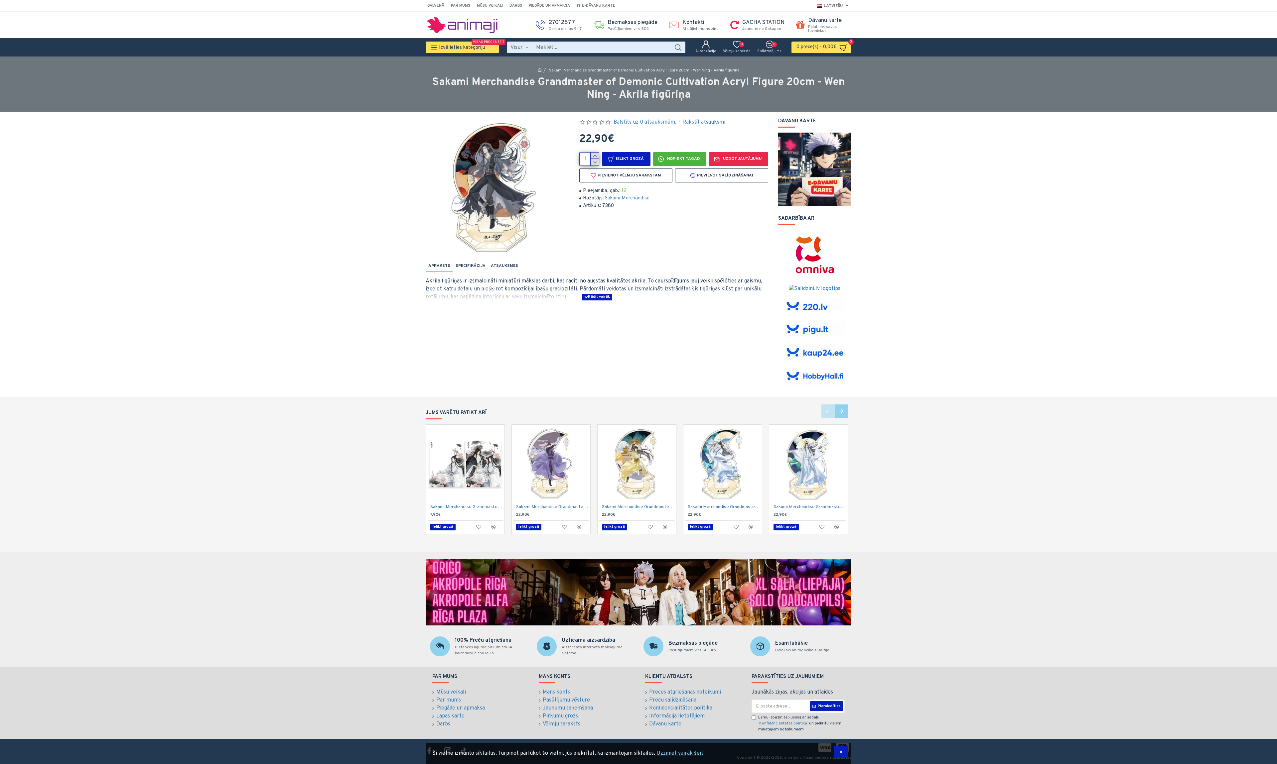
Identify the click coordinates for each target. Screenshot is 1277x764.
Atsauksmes (504, 266)
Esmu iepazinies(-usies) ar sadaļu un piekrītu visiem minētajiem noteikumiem (799, 723)
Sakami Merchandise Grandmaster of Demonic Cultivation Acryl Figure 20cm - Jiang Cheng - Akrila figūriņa (552, 507)
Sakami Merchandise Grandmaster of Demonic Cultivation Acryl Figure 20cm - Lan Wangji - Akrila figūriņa (810, 507)
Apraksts (439, 266)
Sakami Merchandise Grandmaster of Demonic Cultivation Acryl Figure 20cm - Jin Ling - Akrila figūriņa (638, 507)
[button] (828, 411)
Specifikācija (471, 266)
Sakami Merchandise (627, 198)
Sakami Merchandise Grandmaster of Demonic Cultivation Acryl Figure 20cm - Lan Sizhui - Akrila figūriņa (724, 507)
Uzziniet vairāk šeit (679, 753)
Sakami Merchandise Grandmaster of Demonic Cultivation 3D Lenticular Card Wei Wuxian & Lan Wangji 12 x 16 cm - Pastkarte (466, 507)
